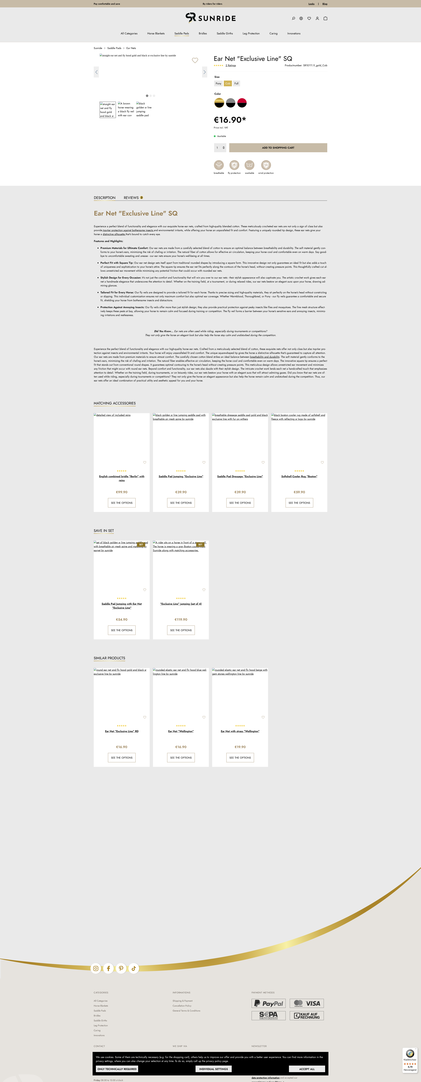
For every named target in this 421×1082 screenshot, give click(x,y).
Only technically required (117, 1069)
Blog (324, 3)
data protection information (266, 1077)
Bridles (97, 1015)
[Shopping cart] (325, 18)
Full (236, 83)
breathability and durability (264, 357)
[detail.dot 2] (150, 96)
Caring (97, 1030)
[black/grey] (230, 103)
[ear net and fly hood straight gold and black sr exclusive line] (150, 56)
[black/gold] (219, 103)
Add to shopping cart (278, 148)
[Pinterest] (121, 968)
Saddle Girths (100, 1020)
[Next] (204, 72)
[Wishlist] (309, 18)
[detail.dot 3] (154, 96)
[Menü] (416, 1050)
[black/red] (242, 103)
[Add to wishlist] (195, 60)
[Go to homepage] (211, 18)
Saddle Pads (100, 1010)
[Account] (317, 18)
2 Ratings (231, 65)
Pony (218, 83)
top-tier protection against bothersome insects (128, 230)
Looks (311, 3)
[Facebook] (108, 968)
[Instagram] (95, 968)
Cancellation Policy (182, 1005)
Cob (227, 83)
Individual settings (213, 1069)
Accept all (307, 1069)
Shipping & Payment (182, 1000)
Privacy (234, 1061)
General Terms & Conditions (186, 1010)
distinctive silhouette (114, 234)
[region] (150, 86)
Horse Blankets (101, 1005)
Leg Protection (101, 1025)
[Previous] (96, 72)
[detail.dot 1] (147, 96)
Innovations (99, 1035)
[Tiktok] (133, 968)
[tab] (104, 198)
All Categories (101, 1000)
